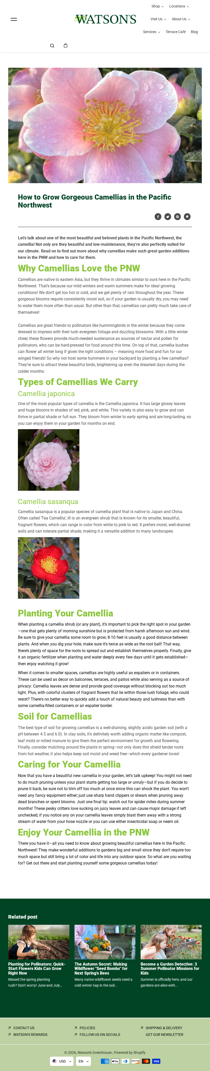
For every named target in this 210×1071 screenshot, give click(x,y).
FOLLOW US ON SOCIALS (100, 1035)
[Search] (52, 45)
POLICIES (87, 1028)
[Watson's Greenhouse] (105, 19)
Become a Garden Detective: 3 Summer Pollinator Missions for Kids (170, 969)
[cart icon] (65, 45)
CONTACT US (23, 1028)
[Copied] (187, 217)
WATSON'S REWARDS (30, 1035)
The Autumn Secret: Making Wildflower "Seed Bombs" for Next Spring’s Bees (101, 969)
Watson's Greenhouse (95, 1052)
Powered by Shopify (129, 1052)
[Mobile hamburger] (13, 19)
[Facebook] (158, 217)
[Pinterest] (177, 217)
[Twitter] (168, 217)
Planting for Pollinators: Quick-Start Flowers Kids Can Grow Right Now (37, 969)
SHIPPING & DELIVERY (164, 1028)
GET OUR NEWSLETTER (164, 1035)
